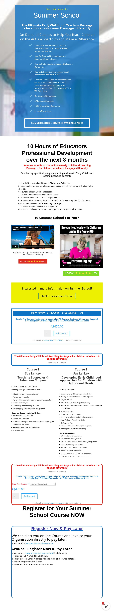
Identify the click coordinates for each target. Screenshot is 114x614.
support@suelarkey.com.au (54, 340)
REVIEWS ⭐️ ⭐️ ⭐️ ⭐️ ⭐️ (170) (33, 261)
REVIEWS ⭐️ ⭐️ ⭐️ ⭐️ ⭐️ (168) (81, 273)
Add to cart (61, 333)
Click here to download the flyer (57, 295)
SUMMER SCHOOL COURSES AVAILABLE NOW (57, 122)
